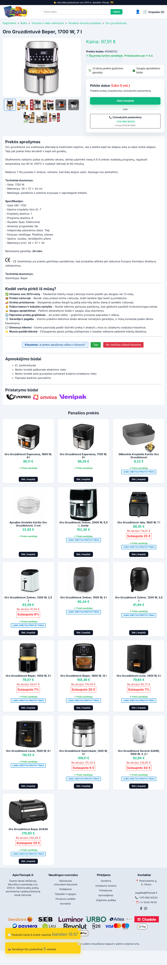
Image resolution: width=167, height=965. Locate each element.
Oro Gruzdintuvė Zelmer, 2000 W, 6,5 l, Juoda (83, 524)
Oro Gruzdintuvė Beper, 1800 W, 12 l (83, 675)
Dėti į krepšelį (125, 100)
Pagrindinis (9, 23)
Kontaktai (65, 903)
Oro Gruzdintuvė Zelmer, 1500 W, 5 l (83, 597)
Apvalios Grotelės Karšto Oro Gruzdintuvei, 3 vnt (28, 524)
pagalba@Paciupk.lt (146, 892)
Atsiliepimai (65, 889)
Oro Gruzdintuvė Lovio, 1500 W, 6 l (28, 750)
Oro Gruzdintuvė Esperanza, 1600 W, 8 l (28, 456)
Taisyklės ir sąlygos (65, 894)
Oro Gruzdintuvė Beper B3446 (28, 829)
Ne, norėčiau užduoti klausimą (123, 344)
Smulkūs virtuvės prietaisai (84, 23)
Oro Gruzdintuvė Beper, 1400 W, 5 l (28, 675)
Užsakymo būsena (105, 885)
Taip (95, 344)
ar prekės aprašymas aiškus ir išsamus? (55, 344)
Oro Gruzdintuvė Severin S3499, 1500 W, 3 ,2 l (139, 752)
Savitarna (106, 880)
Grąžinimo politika (106, 900)
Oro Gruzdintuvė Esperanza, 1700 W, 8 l (83, 456)
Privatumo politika (65, 898)
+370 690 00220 (125, 121)
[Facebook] (141, 908)
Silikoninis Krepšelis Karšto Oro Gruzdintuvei (139, 456)
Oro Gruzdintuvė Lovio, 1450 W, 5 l (139, 675)
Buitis (24, 23)
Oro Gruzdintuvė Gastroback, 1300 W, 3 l (83, 752)
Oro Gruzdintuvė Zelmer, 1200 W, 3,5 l (28, 599)
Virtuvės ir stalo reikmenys (47, 23)
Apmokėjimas (105, 895)
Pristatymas (105, 890)
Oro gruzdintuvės (116, 23)
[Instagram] (145, 908)
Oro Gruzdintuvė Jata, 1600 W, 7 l (138, 522)
